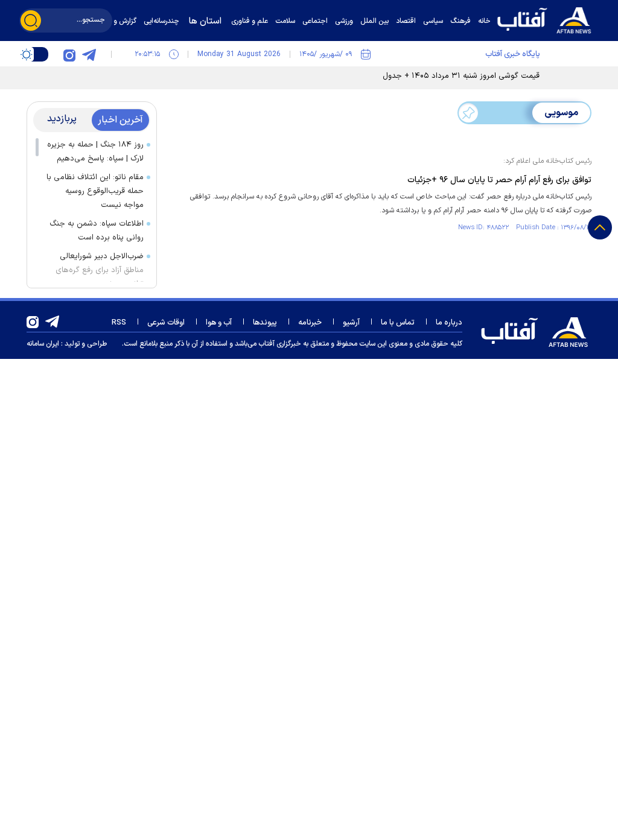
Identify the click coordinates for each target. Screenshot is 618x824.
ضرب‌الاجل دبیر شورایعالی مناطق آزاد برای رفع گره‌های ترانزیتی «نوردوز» (100, 270)
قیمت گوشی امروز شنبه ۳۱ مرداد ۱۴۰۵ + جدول (461, 76)
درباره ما (449, 323)
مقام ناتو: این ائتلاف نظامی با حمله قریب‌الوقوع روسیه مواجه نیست (95, 191)
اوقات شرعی (166, 323)
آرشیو (351, 323)
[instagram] (69, 54)
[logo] (547, 19)
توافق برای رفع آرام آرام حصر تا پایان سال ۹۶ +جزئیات (499, 180)
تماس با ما (398, 323)
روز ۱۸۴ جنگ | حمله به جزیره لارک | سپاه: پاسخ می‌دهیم (95, 152)
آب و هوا (219, 323)
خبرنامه (310, 323)
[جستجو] (31, 20)
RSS (119, 323)
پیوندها (265, 323)
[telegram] (88, 54)
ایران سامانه (43, 343)
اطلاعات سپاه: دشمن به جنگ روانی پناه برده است (96, 231)
